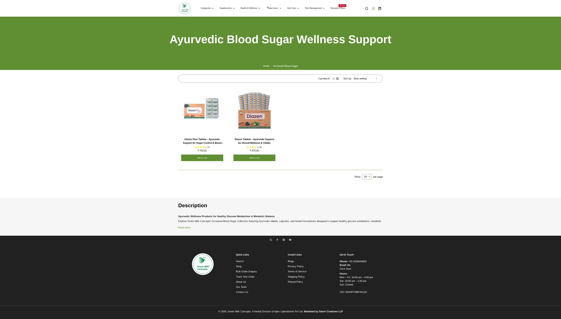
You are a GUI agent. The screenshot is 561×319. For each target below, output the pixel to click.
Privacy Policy (296, 266)
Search (240, 261)
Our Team (241, 287)
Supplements (226, 8)
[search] (366, 8)
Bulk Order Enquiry (246, 271)
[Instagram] (283, 240)
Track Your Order (245, 276)
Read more (184, 227)
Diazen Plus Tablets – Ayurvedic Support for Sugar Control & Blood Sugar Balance (202, 143)
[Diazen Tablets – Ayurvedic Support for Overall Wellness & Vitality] (254, 111)
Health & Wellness (248, 8)
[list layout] (334, 78)
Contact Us (242, 292)
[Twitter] (271, 240)
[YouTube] (290, 240)
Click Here (345, 268)
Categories (206, 8)
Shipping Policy (296, 276)
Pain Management (313, 8)
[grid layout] (337, 78)
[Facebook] (277, 240)
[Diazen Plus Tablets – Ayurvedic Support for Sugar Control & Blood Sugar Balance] (202, 111)
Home (266, 66)
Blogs (291, 261)
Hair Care (291, 8)
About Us (241, 281)
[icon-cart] (379, 8)
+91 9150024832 (358, 261)
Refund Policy (295, 281)
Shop (238, 266)
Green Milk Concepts (239, 311)
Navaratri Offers (338, 8)
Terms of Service (297, 271)
